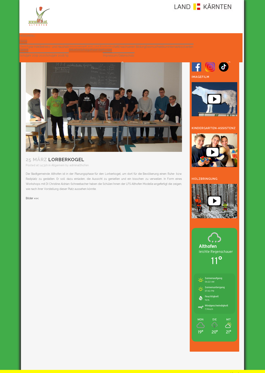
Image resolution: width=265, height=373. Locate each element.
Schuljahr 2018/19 (57, 55)
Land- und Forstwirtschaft (102, 46)
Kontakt (107, 49)
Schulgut (85, 49)
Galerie (23, 49)
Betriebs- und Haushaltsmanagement (63, 46)
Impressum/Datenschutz (118, 55)
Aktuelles (74, 49)
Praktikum (162, 46)
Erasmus (151, 46)
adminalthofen (79, 165)
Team (23, 46)
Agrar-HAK (33, 46)
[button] (27, 35)
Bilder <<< (32, 198)
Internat (173, 46)
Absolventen (185, 46)
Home (23, 41)
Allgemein (58, 165)
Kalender (97, 49)
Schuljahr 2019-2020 (33, 55)
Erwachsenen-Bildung (132, 46)
